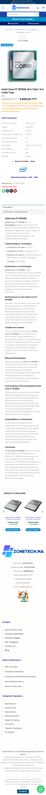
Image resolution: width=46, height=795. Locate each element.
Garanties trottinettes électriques (20, 676)
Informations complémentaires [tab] (15, 212)
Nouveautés (34, 23)
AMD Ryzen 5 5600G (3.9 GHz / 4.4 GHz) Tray (13, 518)
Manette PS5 (10, 708)
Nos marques (11, 667)
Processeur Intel (23, 32)
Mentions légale (12, 638)
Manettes (16, 760)
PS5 (34, 757)
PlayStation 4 (10, 712)
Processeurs (33, 30)
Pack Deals (13, 23)
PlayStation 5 (10, 704)
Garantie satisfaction (14, 671)
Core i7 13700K (18, 451)
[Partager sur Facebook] (7, 191)
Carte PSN (9, 724)
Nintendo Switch (12, 716)
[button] (3, 7)
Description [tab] (7, 207)
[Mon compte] (38, 7)
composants (20, 30)
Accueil (9, 30)
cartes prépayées (13, 763)
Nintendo (7, 760)
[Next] (42, 516)
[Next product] (21, 36)
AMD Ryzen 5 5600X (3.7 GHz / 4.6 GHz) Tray (33, 518)
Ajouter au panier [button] (13, 529)
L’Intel (7, 222)
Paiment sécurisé (13, 686)
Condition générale (14, 634)
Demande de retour (14, 681)
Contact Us (10, 646)
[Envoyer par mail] (11, 191)
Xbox (39, 757)
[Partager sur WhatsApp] (3, 191)
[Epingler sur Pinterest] (15, 191)
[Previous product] (25, 36)
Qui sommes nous (13, 630)
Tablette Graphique (13, 728)
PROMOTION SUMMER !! (23, 19)
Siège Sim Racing (12, 720)
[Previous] (4, 516)
